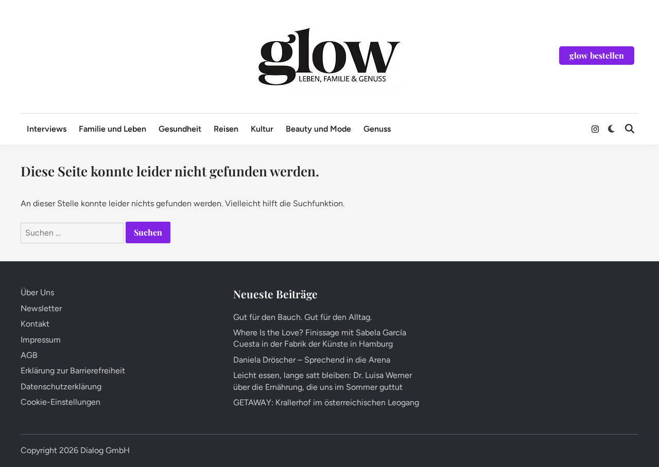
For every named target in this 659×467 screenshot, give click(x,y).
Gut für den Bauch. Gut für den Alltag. (302, 317)
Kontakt (35, 324)
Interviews (46, 129)
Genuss (377, 129)
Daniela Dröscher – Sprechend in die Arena (311, 360)
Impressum (41, 340)
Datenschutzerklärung (61, 386)
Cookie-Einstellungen (60, 402)
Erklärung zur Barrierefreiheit (73, 370)
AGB (29, 355)
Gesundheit (180, 129)
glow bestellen (596, 55)
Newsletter (41, 308)
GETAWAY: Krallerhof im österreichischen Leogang (326, 402)
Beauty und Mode (318, 129)
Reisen (226, 129)
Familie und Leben (112, 129)
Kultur (262, 129)
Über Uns (37, 292)
